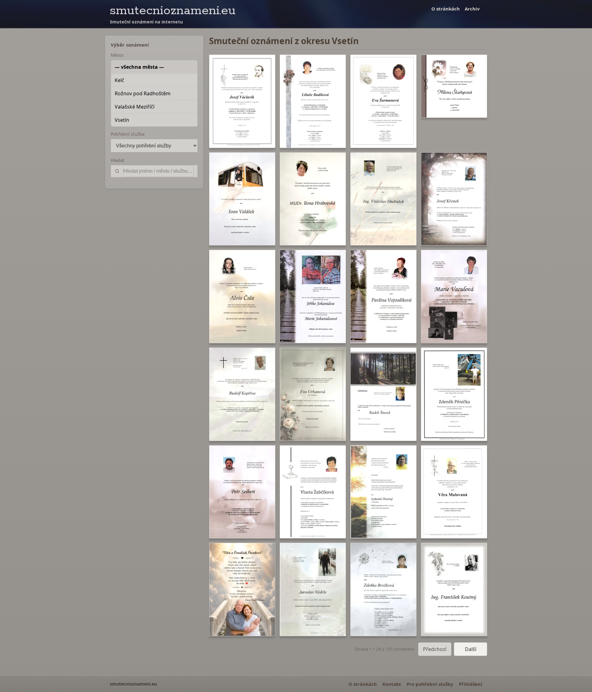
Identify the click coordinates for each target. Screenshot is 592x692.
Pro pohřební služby (430, 684)
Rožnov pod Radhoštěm (143, 93)
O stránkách (445, 9)
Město (117, 55)
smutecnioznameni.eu (173, 11)
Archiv (472, 9)
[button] (242, 101)
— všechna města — (139, 67)
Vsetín (122, 120)
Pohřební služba (128, 134)
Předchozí (434, 649)
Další (470, 649)
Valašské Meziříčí (134, 106)
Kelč (119, 80)
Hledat (117, 160)
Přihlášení (470, 684)
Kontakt (391, 684)
